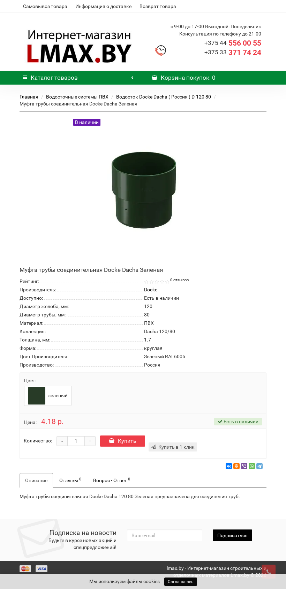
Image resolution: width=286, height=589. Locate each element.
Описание (36, 480)
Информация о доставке (103, 6)
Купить (127, 441)
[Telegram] (259, 466)
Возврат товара (158, 6)
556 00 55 (232, 43)
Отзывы (70, 480)
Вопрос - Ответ (111, 480)
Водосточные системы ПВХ (77, 97)
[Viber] (244, 466)
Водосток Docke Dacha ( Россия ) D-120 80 (163, 97)
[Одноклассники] (236, 466)
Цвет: (30, 380)
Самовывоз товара (45, 6)
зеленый (57, 395)
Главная (29, 97)
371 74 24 (232, 52)
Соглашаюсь (181, 581)
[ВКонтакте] (229, 466)
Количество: (38, 440)
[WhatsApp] (252, 466)
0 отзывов (179, 280)
